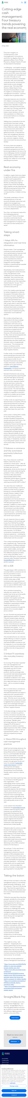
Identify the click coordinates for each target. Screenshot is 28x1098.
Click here (14, 1041)
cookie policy (12, 1083)
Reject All (14, 1090)
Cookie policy (5, 1060)
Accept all (14, 1095)
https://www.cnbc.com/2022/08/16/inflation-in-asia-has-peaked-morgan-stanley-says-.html (15, 966)
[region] (14, 1081)
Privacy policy (5, 1064)
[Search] (22, 2)
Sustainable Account (19, 807)
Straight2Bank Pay (9, 560)
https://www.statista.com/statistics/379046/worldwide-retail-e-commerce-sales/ (15, 982)
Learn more (15, 1017)
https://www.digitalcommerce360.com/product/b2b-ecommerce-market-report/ (15, 988)
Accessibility (5, 1058)
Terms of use (5, 1062)
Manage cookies (14, 1086)
